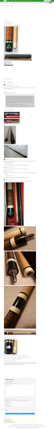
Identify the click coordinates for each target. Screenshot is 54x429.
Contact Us (40, 424)
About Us (34, 424)
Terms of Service (26, 424)
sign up (47, 2)
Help (37, 424)
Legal (22, 424)
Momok (6, 179)
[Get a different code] (15, 407)
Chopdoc (6, 84)
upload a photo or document (9, 379)
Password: (6, 404)
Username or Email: (8, 401)
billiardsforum (6, 175)
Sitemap (20, 424)
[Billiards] (6, 1)
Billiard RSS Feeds (15, 424)
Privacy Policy (31, 424)
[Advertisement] (20, 12)
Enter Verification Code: (8, 406)
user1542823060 (9, 62)
